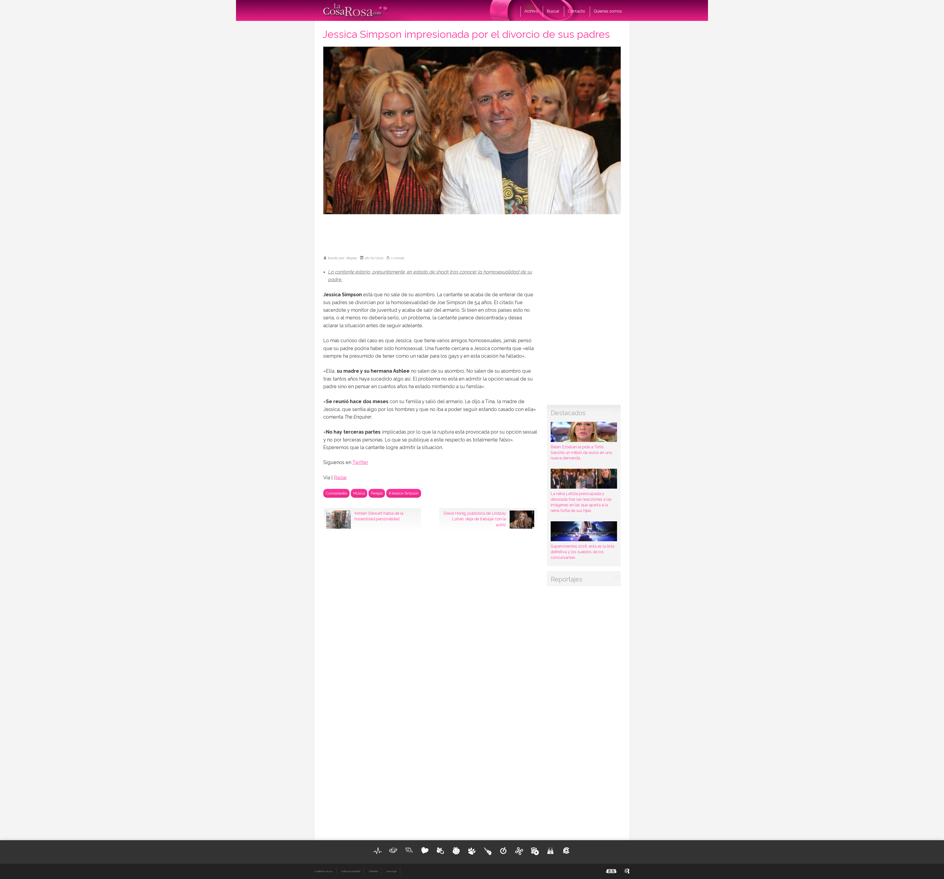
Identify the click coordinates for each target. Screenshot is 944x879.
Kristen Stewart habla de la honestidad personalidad (378, 516)
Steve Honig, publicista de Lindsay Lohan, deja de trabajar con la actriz (474, 519)
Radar (340, 478)
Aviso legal (391, 871)
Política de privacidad (350, 871)
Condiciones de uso (324, 871)
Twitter (360, 462)
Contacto (576, 11)
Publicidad (373, 871)
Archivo (531, 11)
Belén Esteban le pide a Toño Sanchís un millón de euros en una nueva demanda (581, 452)
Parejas (377, 493)
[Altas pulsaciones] (378, 850)
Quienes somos (608, 11)
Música (359, 493)
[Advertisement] (472, 233)
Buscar (553, 11)
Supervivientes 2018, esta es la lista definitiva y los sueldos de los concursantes (582, 552)
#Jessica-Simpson (404, 493)
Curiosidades (336, 493)
